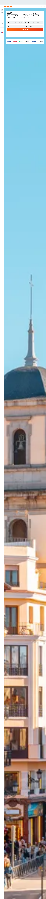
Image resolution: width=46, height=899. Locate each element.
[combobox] (25, 20)
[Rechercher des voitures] (2, 15)
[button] (2, 6)
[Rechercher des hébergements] (2, 12)
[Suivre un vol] (2, 23)
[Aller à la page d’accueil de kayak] (8, 6)
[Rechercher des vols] (2, 10)
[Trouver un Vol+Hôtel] (2, 17)
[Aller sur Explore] (2, 21)
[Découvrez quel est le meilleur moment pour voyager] (2, 26)
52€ (8, 14)
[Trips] (2, 29)
